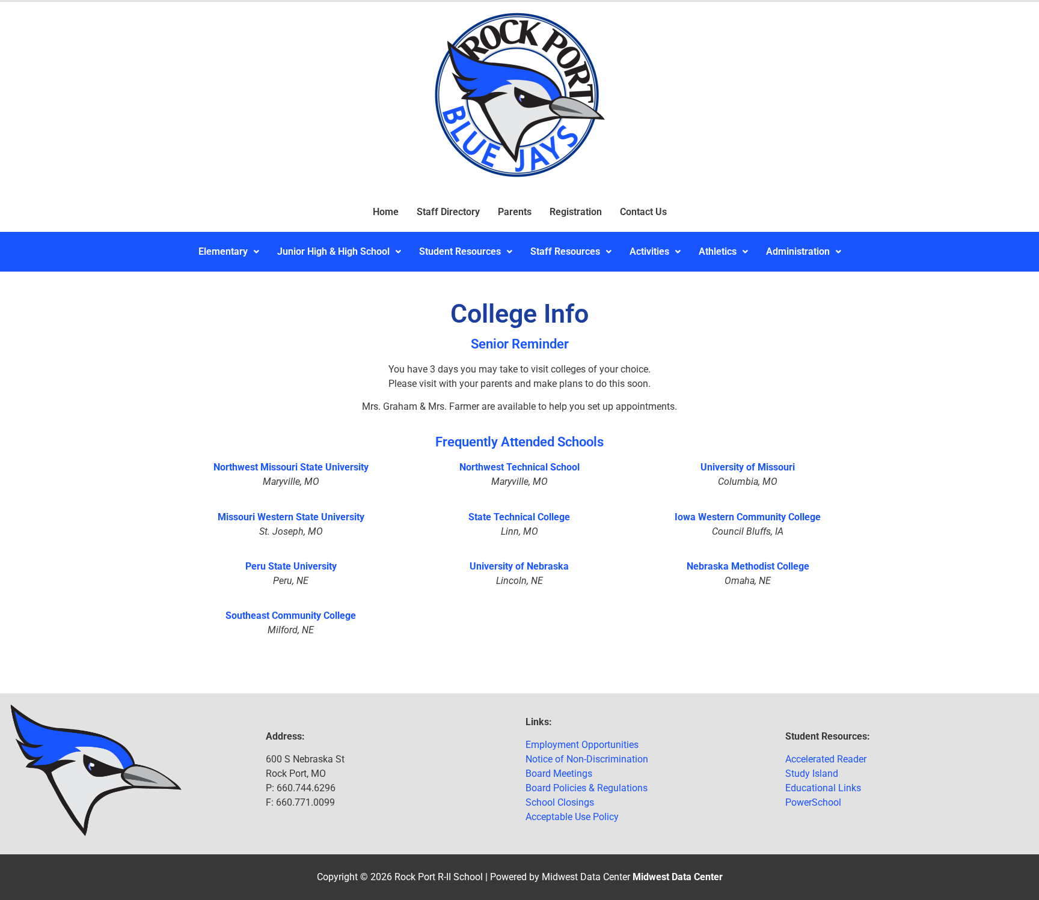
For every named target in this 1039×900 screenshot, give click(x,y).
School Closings (560, 802)
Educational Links (823, 788)
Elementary (223, 251)
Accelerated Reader (825, 759)
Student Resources (460, 251)
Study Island (811, 773)
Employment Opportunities (582, 744)
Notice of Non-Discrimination (587, 759)
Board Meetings (559, 773)
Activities (649, 251)
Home (386, 211)
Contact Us (643, 211)
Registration (576, 211)
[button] (228, 252)
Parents (515, 211)
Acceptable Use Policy (572, 816)
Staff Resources (565, 251)
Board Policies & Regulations (587, 788)
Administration (798, 251)
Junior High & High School (333, 251)
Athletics (718, 251)
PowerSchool (813, 802)
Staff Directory (448, 211)
